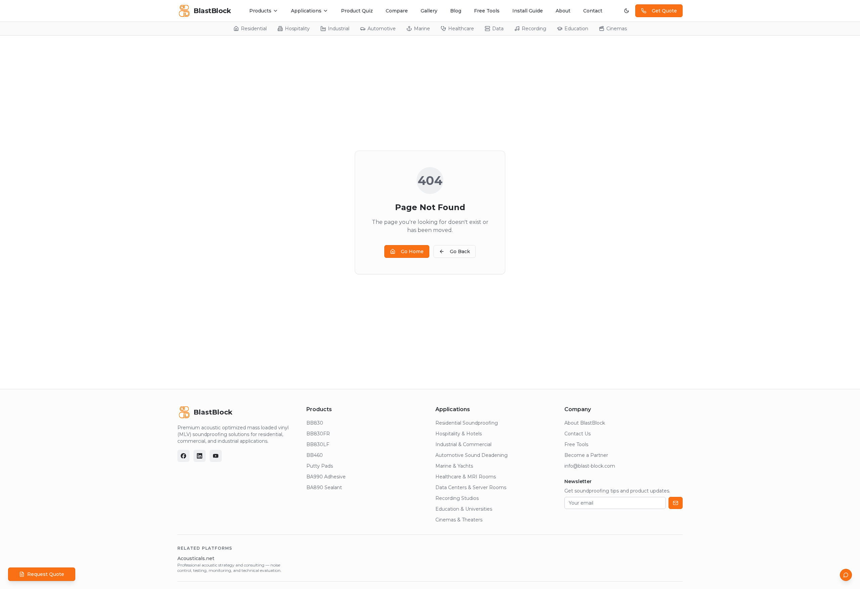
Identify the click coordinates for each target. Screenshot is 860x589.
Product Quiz (357, 11)
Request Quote (45, 574)
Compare (397, 11)
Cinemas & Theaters (458, 520)
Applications (306, 11)
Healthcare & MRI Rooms (465, 477)
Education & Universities (463, 509)
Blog (455, 11)
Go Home (412, 251)
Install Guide (527, 11)
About (563, 11)
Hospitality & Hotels (458, 434)
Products (260, 11)
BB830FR (318, 434)
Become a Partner (586, 455)
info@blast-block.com (589, 466)
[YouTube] (216, 456)
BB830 (314, 423)
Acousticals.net (195, 558)
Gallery (429, 11)
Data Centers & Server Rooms (470, 487)
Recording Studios (457, 498)
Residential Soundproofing (466, 423)
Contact (592, 11)
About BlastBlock (584, 423)
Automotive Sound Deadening (471, 455)
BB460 (314, 455)
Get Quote (664, 11)
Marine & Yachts (454, 466)
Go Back (460, 251)
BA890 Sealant (324, 487)
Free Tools (487, 11)
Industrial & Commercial (463, 444)
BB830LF (317, 444)
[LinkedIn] (200, 456)
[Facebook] (183, 456)
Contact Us (577, 434)
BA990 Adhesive (326, 477)
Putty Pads (319, 466)
